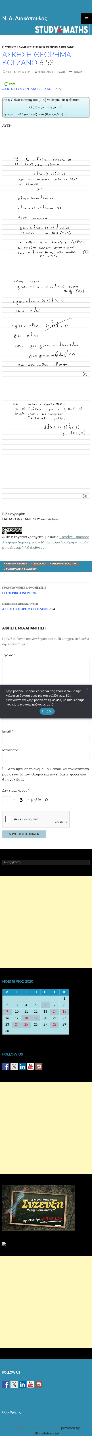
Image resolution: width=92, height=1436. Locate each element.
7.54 (28, 607)
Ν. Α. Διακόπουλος (24, 18)
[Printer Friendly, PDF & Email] (9, 83)
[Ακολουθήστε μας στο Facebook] (5, 1066)
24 (17, 1024)
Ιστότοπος (10, 750)
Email (7, 731)
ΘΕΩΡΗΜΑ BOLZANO (64, 563)
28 (54, 1024)
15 (64, 1011)
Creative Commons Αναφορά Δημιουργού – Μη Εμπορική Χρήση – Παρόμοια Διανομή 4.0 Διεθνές (45, 542)
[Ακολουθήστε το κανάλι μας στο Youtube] (30, 1066)
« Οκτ (7, 1037)
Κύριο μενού (86, 18)
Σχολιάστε (80, 72)
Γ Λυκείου (9, 47)
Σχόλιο (9, 655)
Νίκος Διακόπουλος (52, 72)
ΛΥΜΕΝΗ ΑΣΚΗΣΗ (16, 563)
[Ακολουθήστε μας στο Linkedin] (22, 1066)
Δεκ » (85, 1037)
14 (54, 1011)
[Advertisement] (46, 922)
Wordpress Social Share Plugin (36, 1428)
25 (26, 1024)
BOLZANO (39, 563)
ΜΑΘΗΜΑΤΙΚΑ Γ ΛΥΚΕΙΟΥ (21, 569)
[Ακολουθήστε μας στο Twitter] (14, 1066)
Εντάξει (47, 711)
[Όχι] (86, 689)
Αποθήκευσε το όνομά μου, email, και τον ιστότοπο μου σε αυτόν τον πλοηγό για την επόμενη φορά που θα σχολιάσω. (45, 774)
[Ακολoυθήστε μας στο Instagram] (38, 1066)
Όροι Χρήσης (11, 1412)
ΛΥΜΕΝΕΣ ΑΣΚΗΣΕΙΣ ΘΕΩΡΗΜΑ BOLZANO (46, 47)
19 (36, 1018)
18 (26, 1018)
